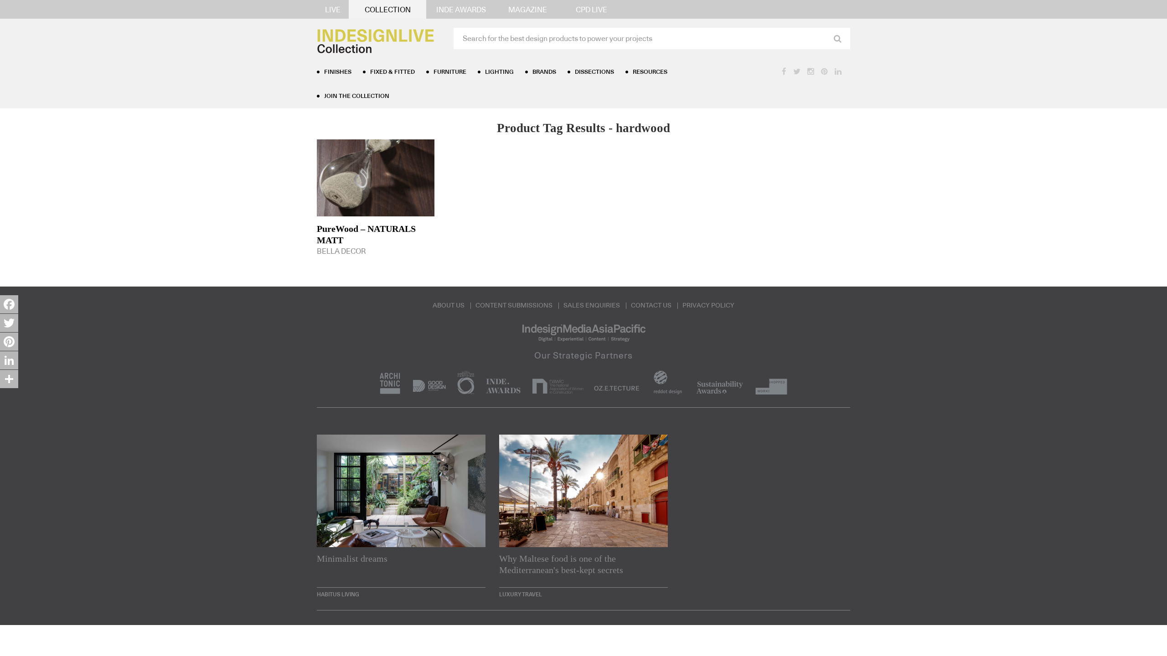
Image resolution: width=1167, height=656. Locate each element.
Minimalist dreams (352, 559)
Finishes (337, 72)
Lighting (499, 72)
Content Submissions (514, 305)
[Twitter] (9, 323)
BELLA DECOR (366, 239)
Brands (544, 72)
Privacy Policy (708, 305)
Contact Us (651, 305)
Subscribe (813, 631)
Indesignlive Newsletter (617, 632)
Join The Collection (356, 96)
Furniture (450, 72)
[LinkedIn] (9, 360)
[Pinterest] (9, 342)
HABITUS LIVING (338, 594)
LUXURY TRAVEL (520, 594)
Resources (650, 72)
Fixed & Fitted (392, 72)
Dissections (594, 72)
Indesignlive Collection (716, 632)
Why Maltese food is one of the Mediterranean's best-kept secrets (561, 564)
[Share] (9, 379)
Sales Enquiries (591, 305)
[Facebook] (9, 304)
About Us (449, 305)
